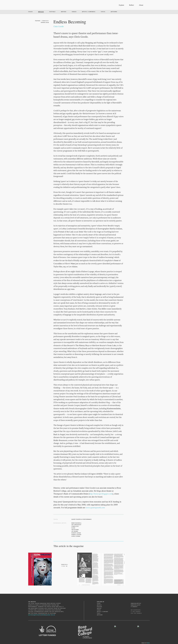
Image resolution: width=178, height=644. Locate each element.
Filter (73, 528)
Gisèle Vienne (75, 536)
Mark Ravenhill (76, 523)
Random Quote (135, 605)
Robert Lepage (76, 533)
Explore (121, 5)
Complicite (75, 526)
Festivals (52, 11)
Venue (99, 610)
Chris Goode (58, 26)
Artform (99, 615)
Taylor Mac (75, 529)
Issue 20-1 (45, 20)
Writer (99, 608)
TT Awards (134, 606)
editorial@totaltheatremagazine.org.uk (41, 615)
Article (99, 605)
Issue (99, 603)
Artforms (114, 11)
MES (148, 643)
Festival (99, 606)
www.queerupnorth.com (95, 507)
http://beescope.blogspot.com (100, 494)
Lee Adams (74, 531)
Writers (63, 11)
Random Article (136, 603)
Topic (98, 613)
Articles (41, 11)
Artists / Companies (88, 11)
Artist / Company (102, 611)
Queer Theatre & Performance (81, 519)
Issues (30, 11)
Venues (74, 11)
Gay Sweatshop (76, 524)
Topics (103, 11)
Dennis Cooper (76, 534)
